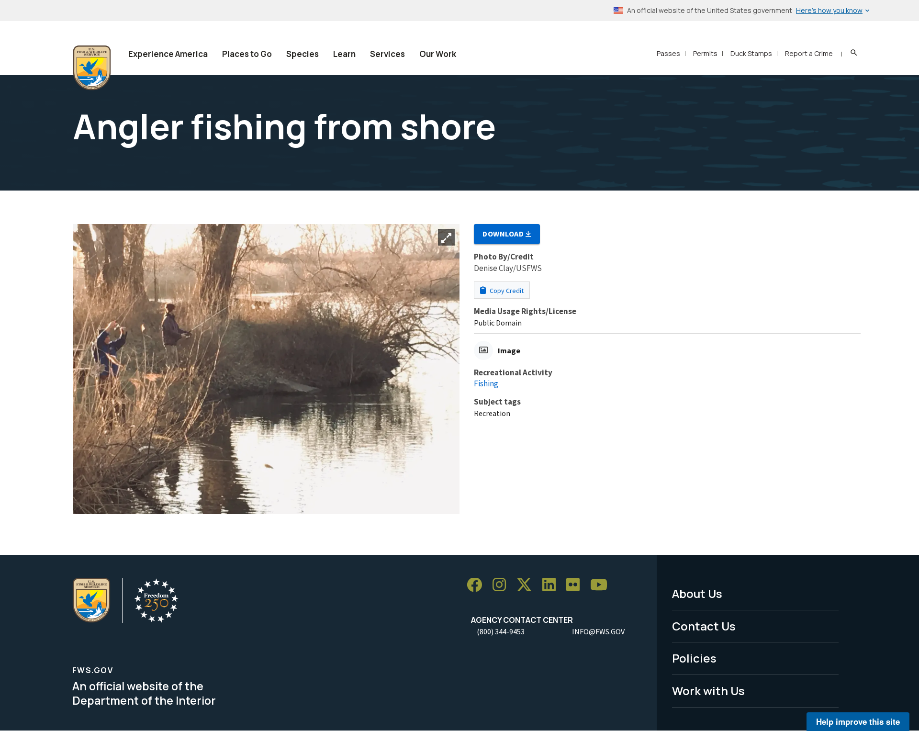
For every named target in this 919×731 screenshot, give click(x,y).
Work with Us (708, 690)
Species (302, 53)
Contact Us (704, 626)
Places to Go (247, 53)
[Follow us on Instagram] (503, 585)
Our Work (437, 53)
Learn (344, 53)
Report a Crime (809, 53)
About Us (697, 593)
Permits (705, 53)
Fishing (486, 383)
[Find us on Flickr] (576, 585)
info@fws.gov (598, 631)
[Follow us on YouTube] (602, 585)
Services (387, 53)
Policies (694, 658)
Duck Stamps (751, 53)
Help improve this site (858, 721)
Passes (668, 53)
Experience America (168, 53)
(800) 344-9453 (501, 631)
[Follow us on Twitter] (527, 585)
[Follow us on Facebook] (478, 585)
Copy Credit (506, 290)
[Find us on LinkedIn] (552, 585)
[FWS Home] (92, 68)
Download (504, 233)
